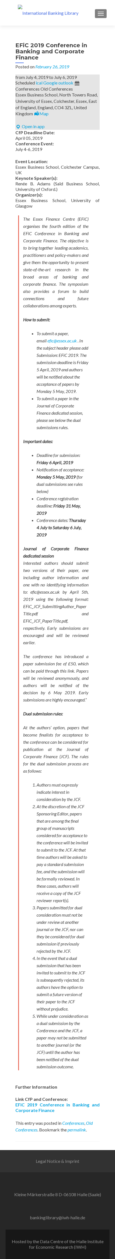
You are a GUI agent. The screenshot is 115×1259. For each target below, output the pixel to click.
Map (44, 113)
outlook (65, 82)
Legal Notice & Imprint (57, 1161)
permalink (77, 1129)
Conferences (73, 1123)
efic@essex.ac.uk (62, 340)
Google (50, 82)
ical (39, 82)
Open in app (33, 126)
